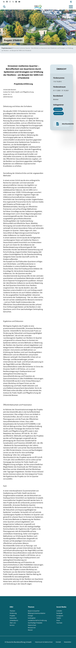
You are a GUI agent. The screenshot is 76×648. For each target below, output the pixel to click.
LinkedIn (59, 611)
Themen (12, 611)
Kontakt (58, 642)
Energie (30, 616)
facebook (59, 613)
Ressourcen (32, 628)
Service (12, 625)
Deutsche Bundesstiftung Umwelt (18, 642)
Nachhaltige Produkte (35, 623)
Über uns (13, 623)
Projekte (12, 616)
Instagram (59, 616)
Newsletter (67, 642)
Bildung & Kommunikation (36, 613)
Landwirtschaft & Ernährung (37, 620)
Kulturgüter (32, 618)
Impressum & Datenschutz (44, 642)
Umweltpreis (14, 620)
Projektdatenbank (7, 48)
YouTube (59, 623)
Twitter (58, 618)
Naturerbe (13, 618)
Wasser (30, 630)
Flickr (58, 620)
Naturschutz (32, 625)
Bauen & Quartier (34, 611)
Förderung (13, 613)
